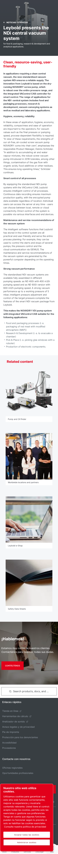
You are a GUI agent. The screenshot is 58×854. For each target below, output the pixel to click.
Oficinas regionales (12, 767)
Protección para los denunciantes (20, 737)
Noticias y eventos (17, 22)
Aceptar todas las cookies (26, 835)
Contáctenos (12, 665)
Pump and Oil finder (17, 419)
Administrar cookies (26, 842)
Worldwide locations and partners (23, 482)
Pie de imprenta (10, 732)
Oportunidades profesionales (17, 773)
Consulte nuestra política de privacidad (25, 826)
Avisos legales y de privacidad (18, 726)
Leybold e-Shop (15, 545)
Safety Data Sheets (17, 609)
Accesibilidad (9, 742)
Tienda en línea (10, 711)
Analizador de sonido (13, 721)
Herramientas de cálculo (15, 716)
